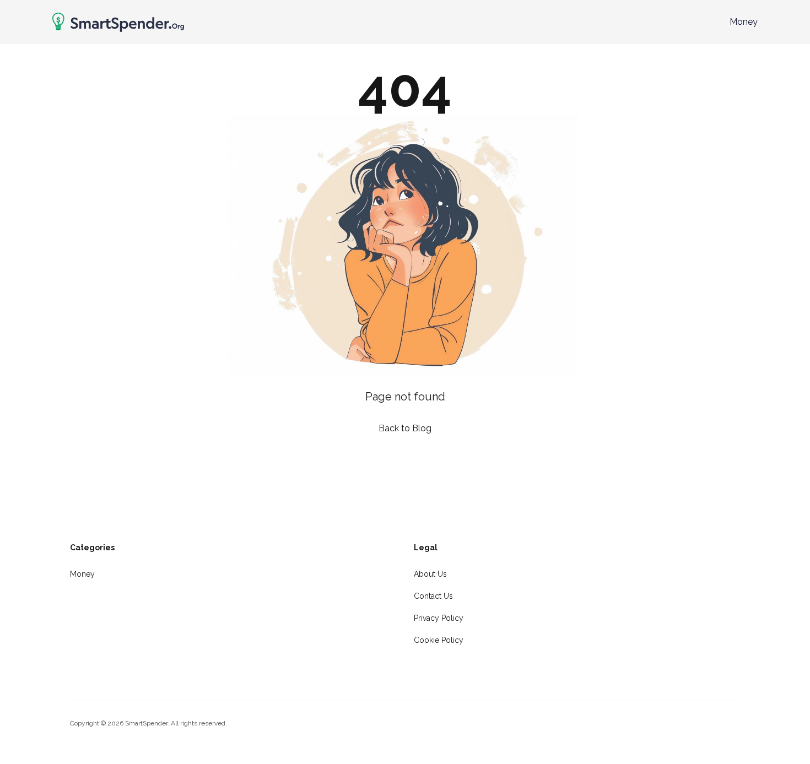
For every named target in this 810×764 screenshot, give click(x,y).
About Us (430, 574)
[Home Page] (118, 22)
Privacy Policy (438, 618)
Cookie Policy (438, 640)
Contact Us (433, 596)
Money (744, 22)
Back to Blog (405, 428)
